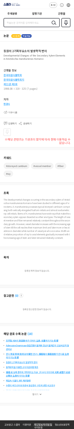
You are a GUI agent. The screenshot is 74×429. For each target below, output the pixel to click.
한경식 (7, 104)
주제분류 (12, 13)
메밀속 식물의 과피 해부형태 (18, 380)
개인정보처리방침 (43, 424)
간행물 (61, 13)
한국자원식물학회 (13, 75)
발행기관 (37, 13)
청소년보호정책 (62, 424)
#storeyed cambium (16, 166)
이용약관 (27, 424)
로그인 (53, 4)
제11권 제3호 (11, 84)
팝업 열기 (21, 296)
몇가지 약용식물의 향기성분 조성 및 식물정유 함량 (27, 390)
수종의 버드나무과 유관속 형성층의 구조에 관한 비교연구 (30, 385)
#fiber (60, 166)
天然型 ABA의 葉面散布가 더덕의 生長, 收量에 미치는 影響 (32, 340)
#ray (8, 173)
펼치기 (35, 394)
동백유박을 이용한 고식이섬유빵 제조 (22, 367)
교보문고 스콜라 (12, 424)
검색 (53, 25)
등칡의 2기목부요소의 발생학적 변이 (22, 362)
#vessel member (42, 166)
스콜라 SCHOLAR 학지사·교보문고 (11, 5)
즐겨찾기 (65, 26)
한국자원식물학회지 (14, 79)
